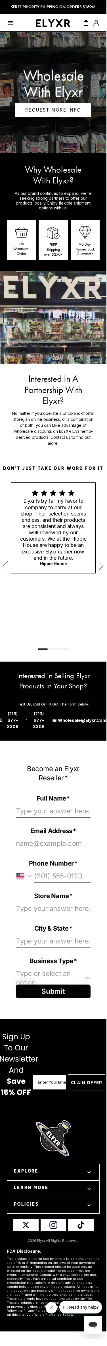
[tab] (42, 649)
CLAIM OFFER (86, 1082)
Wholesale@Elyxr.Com (82, 720)
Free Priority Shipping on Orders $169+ (53, 6)
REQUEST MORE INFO (53, 109)
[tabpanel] (53, 527)
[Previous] (12, 7)
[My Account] (96, 24)
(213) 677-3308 (12, 720)
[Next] (94, 7)
